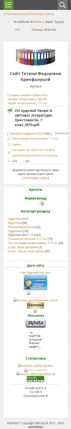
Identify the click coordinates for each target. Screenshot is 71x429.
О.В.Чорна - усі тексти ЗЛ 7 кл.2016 (33, 150)
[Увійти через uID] (29, 204)
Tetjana (16, 144)
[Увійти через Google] (42, 204)
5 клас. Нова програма (23, 247)
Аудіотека (14, 219)
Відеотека (14, 223)
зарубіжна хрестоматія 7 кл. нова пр (34, 155)
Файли (26, 95)
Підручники (15, 231)
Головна (13, 95)
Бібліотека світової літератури (27, 97)
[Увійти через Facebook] (35, 204)
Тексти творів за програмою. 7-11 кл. (27, 101)
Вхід (24, 14)
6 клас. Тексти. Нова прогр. (26, 251)
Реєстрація (12, 14)
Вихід (50, 14)
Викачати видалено (23, 133)
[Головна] (35, 64)
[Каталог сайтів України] (35, 365)
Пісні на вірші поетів (21, 227)
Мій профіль (37, 14)
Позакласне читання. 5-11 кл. (27, 239)
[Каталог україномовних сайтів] (36, 300)
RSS (17, 29)
